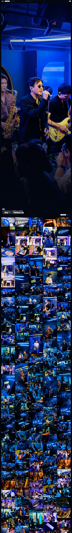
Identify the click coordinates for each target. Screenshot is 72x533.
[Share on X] (69, 214)
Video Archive (13, 1)
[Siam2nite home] (2, 1)
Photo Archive (7, 1)
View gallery (63, 214)
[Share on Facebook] (67, 214)
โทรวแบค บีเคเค (5, 214)
